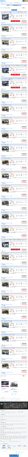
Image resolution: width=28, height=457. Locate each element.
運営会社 (16, 451)
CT (9, 398)
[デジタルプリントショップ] (4, 447)
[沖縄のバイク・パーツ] (19, 445)
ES (17, 398)
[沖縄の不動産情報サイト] (14, 445)
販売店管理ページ (17, 453)
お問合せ (19, 451)
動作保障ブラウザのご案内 (20, 452)
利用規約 (16, 452)
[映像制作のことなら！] (9, 445)
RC (11, 398)
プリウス (8, 405)
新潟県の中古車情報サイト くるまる (4, 441)
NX (2, 398)
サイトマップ (21, 453)
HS (4, 398)
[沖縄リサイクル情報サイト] (9, 447)
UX (6, 398)
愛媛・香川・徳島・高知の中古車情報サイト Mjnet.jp (15, 441)
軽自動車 (13, 404)
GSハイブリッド (14, 398)
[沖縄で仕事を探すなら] (25, 445)
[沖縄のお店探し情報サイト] (4, 445)
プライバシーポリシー (23, 451)
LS (19, 398)
